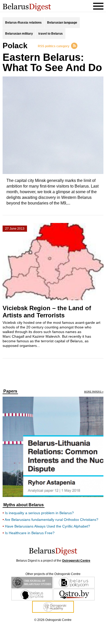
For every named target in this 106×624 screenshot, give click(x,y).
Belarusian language (62, 22)
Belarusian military (19, 33)
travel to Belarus (50, 33)
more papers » (93, 392)
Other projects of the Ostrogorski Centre (53, 574)
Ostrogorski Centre (76, 560)
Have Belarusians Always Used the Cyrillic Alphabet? (47, 526)
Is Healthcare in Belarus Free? (30, 533)
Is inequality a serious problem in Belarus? (39, 513)
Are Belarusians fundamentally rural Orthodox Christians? (51, 520)
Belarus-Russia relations (23, 22)
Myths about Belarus (23, 505)
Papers (10, 391)
